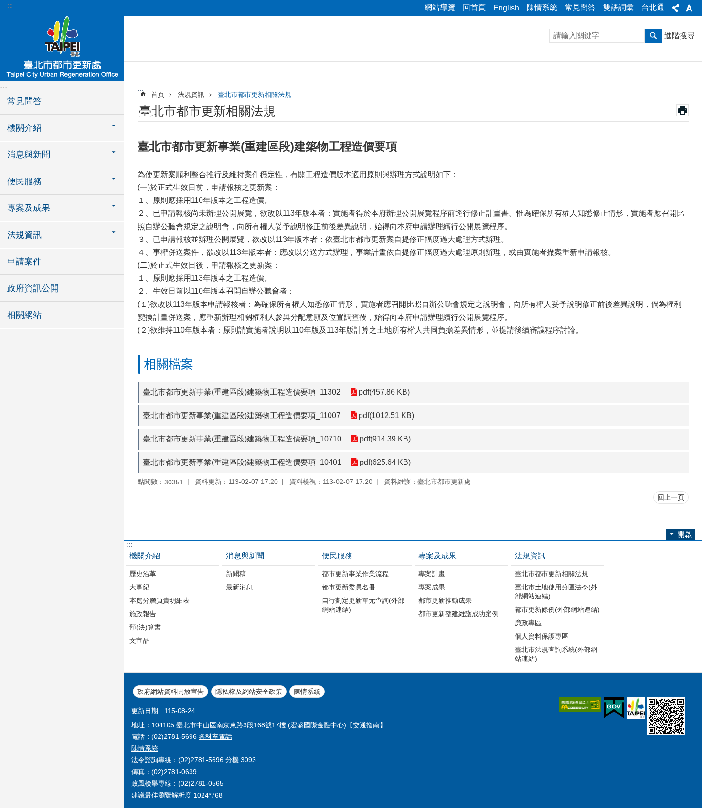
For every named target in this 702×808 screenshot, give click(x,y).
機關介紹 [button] (24, 128)
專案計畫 (431, 573)
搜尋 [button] (653, 36)
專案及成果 (437, 556)
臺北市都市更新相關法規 (254, 94)
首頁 (157, 94)
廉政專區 (528, 623)
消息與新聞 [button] (28, 154)
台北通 (652, 7)
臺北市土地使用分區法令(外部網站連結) (556, 591)
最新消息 (239, 587)
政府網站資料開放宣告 (170, 691)
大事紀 (139, 587)
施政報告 (142, 614)
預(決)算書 (145, 627)
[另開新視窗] (580, 704)
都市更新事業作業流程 (355, 573)
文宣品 (139, 640)
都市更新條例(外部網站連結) (557, 609)
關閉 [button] (675, 8)
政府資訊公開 (33, 288)
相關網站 (24, 315)
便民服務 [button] (24, 181)
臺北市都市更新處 (62, 47)
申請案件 (24, 261)
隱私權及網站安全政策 (248, 691)
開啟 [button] (684, 534)
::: (10, 5)
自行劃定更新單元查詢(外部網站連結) (363, 605)
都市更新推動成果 (445, 600)
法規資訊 (191, 94)
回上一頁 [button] (671, 497)
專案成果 (431, 587)
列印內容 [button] (682, 110)
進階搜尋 (679, 35)
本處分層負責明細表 (159, 600)
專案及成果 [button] (28, 208)
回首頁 (474, 7)
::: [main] (140, 92)
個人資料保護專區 (541, 636)
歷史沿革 (142, 573)
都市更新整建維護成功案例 (458, 614)
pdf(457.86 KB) (384, 392)
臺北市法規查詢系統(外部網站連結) (556, 654)
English (506, 8)
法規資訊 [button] (24, 235)
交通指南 (366, 725)
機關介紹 (144, 556)
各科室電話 (215, 736)
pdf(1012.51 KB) (386, 415)
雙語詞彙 (618, 7)
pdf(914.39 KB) (385, 439)
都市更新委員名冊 (348, 587)
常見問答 (580, 7)
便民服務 (337, 556)
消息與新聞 (245, 556)
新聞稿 (236, 573)
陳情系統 (542, 7)
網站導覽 (440, 7)
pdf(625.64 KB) (385, 462)
